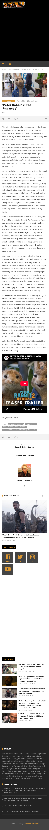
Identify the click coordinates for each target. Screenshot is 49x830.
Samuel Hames (33, 101)
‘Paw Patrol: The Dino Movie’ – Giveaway (22, 812)
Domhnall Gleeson (16, 424)
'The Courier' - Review (24, 454)
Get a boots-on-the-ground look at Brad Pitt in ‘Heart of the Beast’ (32, 666)
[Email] (23, 485)
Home (4, 70)
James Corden (31, 424)
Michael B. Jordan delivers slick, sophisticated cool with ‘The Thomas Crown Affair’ (31, 678)
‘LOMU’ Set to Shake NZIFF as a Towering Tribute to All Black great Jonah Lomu (31, 716)
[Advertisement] (24, 36)
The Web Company (31, 823)
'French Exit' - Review (24, 446)
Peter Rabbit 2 (21, 427)
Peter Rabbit (8, 427)
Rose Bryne (32, 430)
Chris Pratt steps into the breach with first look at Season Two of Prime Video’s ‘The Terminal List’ (24, 790)
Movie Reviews (14, 70)
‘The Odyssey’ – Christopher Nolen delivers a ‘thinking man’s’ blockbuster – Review (20, 536)
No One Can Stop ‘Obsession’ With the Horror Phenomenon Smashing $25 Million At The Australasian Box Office (32, 704)
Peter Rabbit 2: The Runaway (14, 430)
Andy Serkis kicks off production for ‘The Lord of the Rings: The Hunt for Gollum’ (31, 691)
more (46, 119)
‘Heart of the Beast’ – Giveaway (18, 806)
